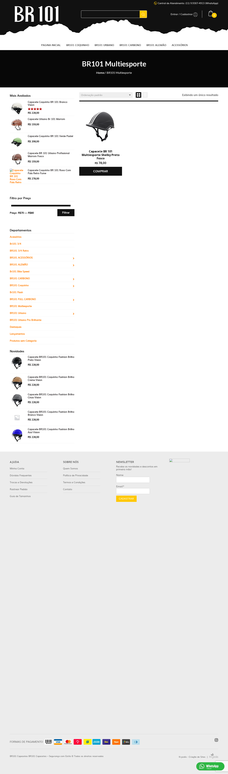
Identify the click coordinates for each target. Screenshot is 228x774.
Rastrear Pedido (18, 489)
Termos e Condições (74, 482)
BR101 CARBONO (20, 278)
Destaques (15, 326)
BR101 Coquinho (19, 285)
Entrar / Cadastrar (182, 14)
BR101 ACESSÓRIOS (21, 257)
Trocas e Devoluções (21, 482)
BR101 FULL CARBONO (23, 299)
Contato (67, 489)
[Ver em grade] (138, 95)
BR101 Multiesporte (21, 306)
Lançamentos (17, 333)
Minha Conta (17, 468)
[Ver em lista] (145, 95)
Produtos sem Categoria (23, 340)
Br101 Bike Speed (19, 271)
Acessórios (15, 236)
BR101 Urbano (18, 313)
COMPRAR (100, 171)
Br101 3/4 (15, 243)
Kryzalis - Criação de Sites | (194, 756)
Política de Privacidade (75, 475)
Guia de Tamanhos (20, 496)
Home (100, 72)
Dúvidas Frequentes (21, 475)
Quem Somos (70, 468)
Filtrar (66, 212)
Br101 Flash (16, 292)
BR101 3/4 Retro (19, 250)
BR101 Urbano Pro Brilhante (25, 320)
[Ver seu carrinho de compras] (210, 13)
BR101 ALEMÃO (19, 264)
